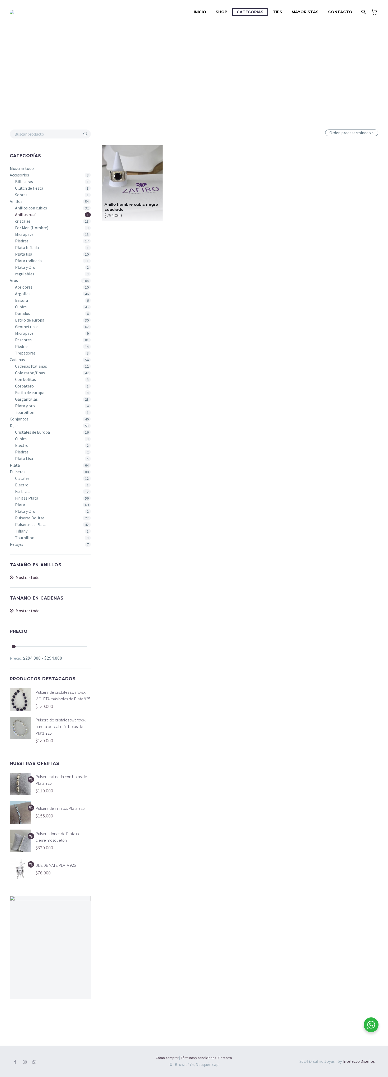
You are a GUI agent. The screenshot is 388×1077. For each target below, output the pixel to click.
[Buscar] (363, 12)
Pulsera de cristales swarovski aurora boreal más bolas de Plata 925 (61, 726)
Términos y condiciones (198, 1058)
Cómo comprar (167, 1058)
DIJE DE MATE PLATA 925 (56, 865)
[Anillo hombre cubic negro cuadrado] (132, 183)
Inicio (200, 11)
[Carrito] (376, 12)
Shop (221, 11)
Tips (277, 11)
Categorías (250, 11)
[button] (85, 134)
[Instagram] (25, 1062)
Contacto (340, 11)
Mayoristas (305, 11)
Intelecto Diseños (359, 1061)
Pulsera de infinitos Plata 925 (60, 808)
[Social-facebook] (15, 1062)
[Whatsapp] (34, 1062)
